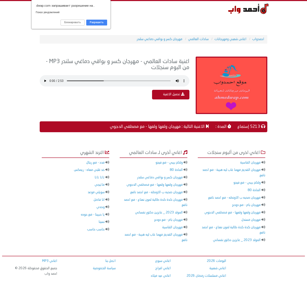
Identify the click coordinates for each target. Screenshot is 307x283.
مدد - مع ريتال (95, 162)
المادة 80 (254, 190)
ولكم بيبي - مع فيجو (247, 182)
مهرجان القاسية (250, 162)
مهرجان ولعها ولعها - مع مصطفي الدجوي (232, 212)
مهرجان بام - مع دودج (246, 205)
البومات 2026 (216, 261)
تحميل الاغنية (172, 94)
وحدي (100, 207)
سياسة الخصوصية (104, 268)
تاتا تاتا (100, 177)
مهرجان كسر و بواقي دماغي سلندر (160, 177)
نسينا (102, 222)
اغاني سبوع (163, 261)
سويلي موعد (96, 192)
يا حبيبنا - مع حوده (93, 214)
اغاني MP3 (49, 261)
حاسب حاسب (96, 229)
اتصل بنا (110, 261)
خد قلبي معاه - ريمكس (89, 170)
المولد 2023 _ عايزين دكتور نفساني (237, 240)
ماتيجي (100, 185)
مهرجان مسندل (251, 220)
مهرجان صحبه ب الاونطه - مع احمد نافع (234, 197)
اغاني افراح (163, 268)
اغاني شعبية (217, 268)
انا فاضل (99, 200)
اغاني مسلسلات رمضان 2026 (206, 276)
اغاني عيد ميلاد (161, 276)
